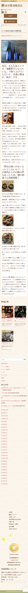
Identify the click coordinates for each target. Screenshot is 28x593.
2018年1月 (4, 481)
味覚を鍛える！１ (7, 342)
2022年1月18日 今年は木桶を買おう (11, 401)
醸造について (13, 514)
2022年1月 (4, 413)
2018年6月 (4, 469)
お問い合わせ (13, 529)
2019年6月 (4, 438)
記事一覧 (7, 25)
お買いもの (12, 517)
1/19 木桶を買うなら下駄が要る (10, 396)
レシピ (3, 372)
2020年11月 (4, 418)
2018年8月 (4, 464)
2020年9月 (4, 421)
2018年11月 (4, 455)
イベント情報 (5, 366)
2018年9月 (4, 461)
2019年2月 (4, 447)
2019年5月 (4, 441)
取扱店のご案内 (13, 524)
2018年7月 (4, 467)
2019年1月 (4, 450)
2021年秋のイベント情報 (8, 406)
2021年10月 (4, 416)
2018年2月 (4, 478)
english (10, 16)
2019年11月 (4, 430)
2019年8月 (4, 433)
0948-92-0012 (7, 10)
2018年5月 (4, 472)
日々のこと (12, 25)
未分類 (3, 381)
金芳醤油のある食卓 (15, 519)
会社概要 (11, 526)
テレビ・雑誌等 (5, 369)
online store (11, 21)
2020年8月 (4, 424)
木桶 (2, 378)
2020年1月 (4, 427)
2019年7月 (4, 435)
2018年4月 (4, 475)
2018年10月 (4, 458)
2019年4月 (4, 444)
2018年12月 (4, 452)
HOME (2, 25)
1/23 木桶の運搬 (5, 393)
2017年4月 (4, 484)
